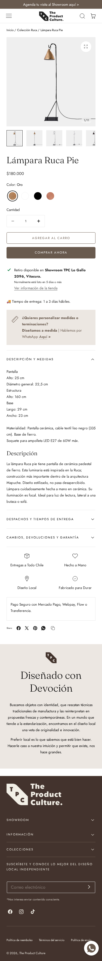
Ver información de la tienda (35, 288)
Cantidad (13, 209)
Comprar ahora (51, 252)
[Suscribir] (89, 886)
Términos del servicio (51, 940)
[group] (15, 138)
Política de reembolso (20, 940)
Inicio (10, 30)
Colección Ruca (27, 30)
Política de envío (81, 940)
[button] (9, 16)
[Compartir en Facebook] (18, 628)
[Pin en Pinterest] (35, 628)
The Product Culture (32, 953)
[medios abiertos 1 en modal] (86, 46)
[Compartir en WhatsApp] (43, 628)
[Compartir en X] (26, 628)
